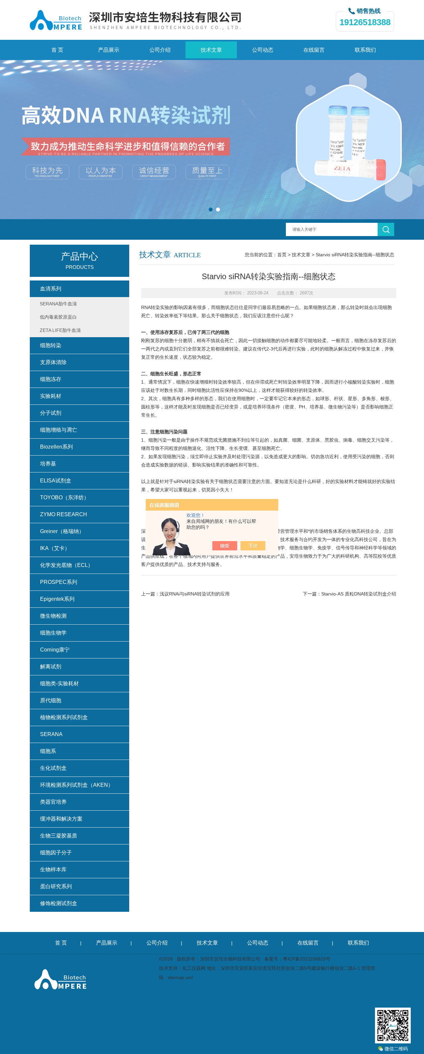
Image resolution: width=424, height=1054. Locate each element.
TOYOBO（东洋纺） (64, 497)
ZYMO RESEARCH (63, 514)
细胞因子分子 (56, 852)
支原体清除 (53, 362)
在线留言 (314, 50)
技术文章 (211, 50)
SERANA (51, 734)
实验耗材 (50, 396)
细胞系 (48, 751)
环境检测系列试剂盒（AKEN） (76, 785)
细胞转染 (50, 345)
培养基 (48, 463)
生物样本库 (53, 869)
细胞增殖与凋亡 (58, 430)
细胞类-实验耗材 (59, 683)
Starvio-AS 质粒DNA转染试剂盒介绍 (358, 593)
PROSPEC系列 (58, 582)
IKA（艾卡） (55, 548)
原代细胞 (50, 700)
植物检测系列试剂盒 (64, 717)
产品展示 (108, 50)
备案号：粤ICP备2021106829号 (297, 958)
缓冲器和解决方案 (61, 819)
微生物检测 (53, 616)
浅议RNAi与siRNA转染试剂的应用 (195, 593)
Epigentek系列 (57, 599)
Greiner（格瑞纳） (62, 531)
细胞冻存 (50, 379)
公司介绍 (160, 50)
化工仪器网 (193, 968)
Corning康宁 (55, 649)
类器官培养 (53, 802)
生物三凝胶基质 (58, 835)
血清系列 (50, 288)
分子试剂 (50, 413)
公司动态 (262, 50)
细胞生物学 (53, 633)
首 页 (57, 50)
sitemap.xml (180, 977)
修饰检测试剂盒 (58, 903)
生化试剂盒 (53, 768)
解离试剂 (50, 666)
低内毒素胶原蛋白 (58, 317)
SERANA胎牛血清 (58, 303)
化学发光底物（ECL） (66, 565)
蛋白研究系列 (56, 886)
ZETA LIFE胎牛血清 (60, 330)
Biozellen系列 (56, 447)
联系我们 (365, 50)
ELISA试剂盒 (55, 480)
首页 (282, 254)
